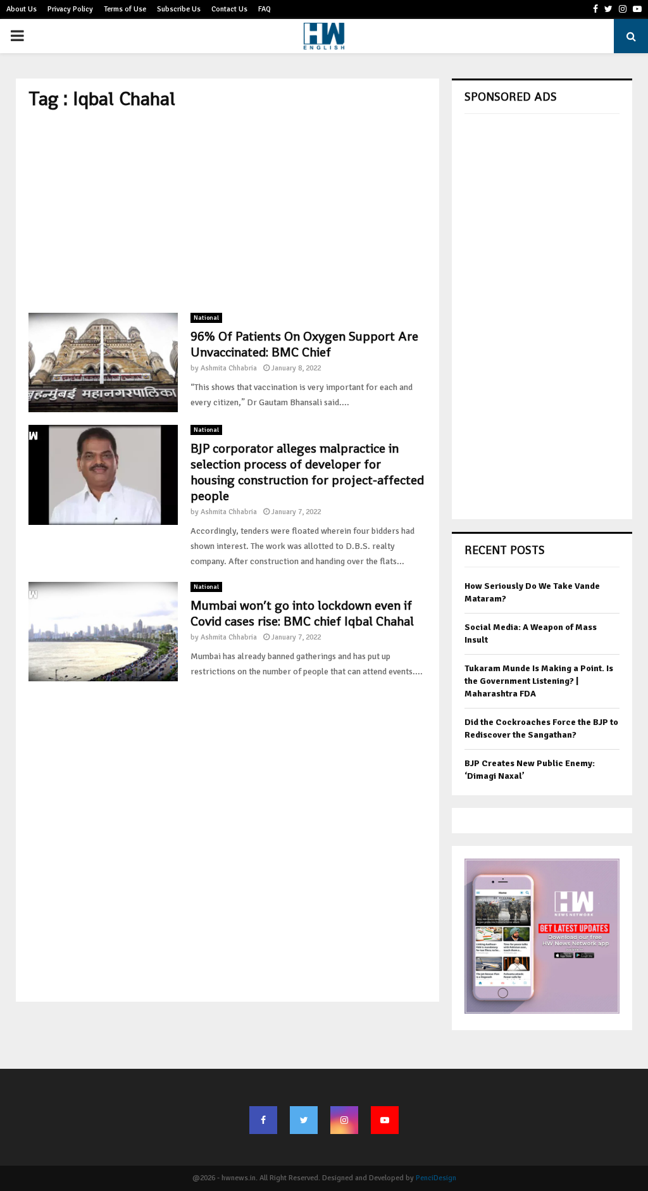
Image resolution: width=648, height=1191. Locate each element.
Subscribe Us (179, 9)
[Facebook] (263, 1120)
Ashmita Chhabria (229, 368)
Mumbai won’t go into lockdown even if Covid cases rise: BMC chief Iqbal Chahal (302, 613)
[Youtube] (385, 1120)
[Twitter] (304, 1120)
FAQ (264, 9)
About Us (21, 9)
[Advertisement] (227, 211)
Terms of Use (125, 9)
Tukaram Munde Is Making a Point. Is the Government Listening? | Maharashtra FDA (538, 680)
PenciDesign (436, 1178)
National (206, 318)
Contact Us (229, 9)
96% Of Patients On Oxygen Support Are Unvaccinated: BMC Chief (304, 344)
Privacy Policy (70, 9)
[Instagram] (344, 1120)
